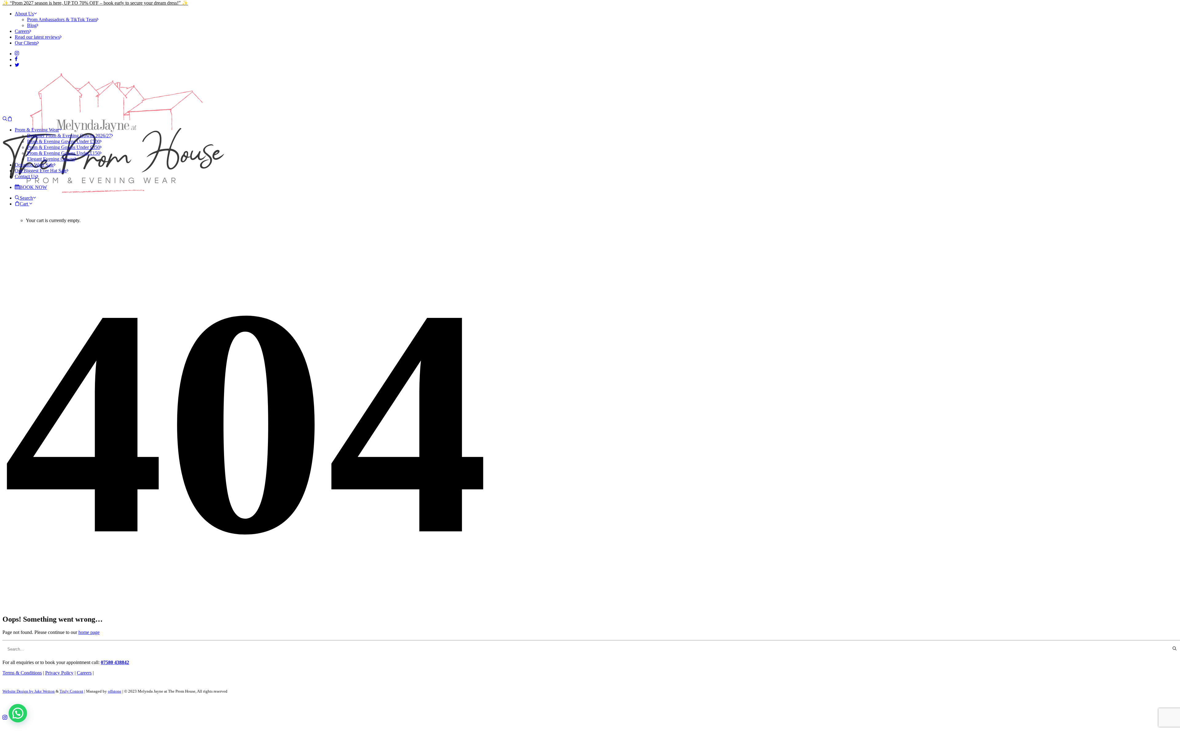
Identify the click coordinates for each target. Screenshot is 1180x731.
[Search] (4, 119)
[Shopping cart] (9, 119)
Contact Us (26, 176)
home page (89, 632)
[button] (17, 53)
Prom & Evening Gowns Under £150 (63, 153)
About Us (24, 13)
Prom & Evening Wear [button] (37, 129)
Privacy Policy (59, 672)
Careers (22, 31)
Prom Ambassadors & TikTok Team (62, 19)
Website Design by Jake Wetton (28, 691)
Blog (32, 25)
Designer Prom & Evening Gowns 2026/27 (69, 135)
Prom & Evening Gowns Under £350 (63, 147)
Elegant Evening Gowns (51, 159)
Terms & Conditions (22, 672)
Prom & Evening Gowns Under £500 (63, 141)
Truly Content (71, 691)
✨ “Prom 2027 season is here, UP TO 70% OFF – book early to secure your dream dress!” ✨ (95, 3)
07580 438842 (115, 662)
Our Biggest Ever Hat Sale (41, 170)
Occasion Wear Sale (34, 164)
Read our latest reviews (37, 37)
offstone (114, 691)
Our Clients (26, 42)
